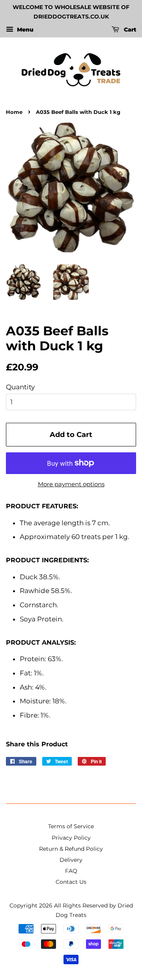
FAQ (71, 870)
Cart (129, 29)
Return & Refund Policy (71, 848)
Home (14, 112)
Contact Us (71, 881)
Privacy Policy (71, 837)
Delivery (71, 859)
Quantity (20, 387)
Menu (24, 29)
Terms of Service (71, 826)
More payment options (71, 484)
